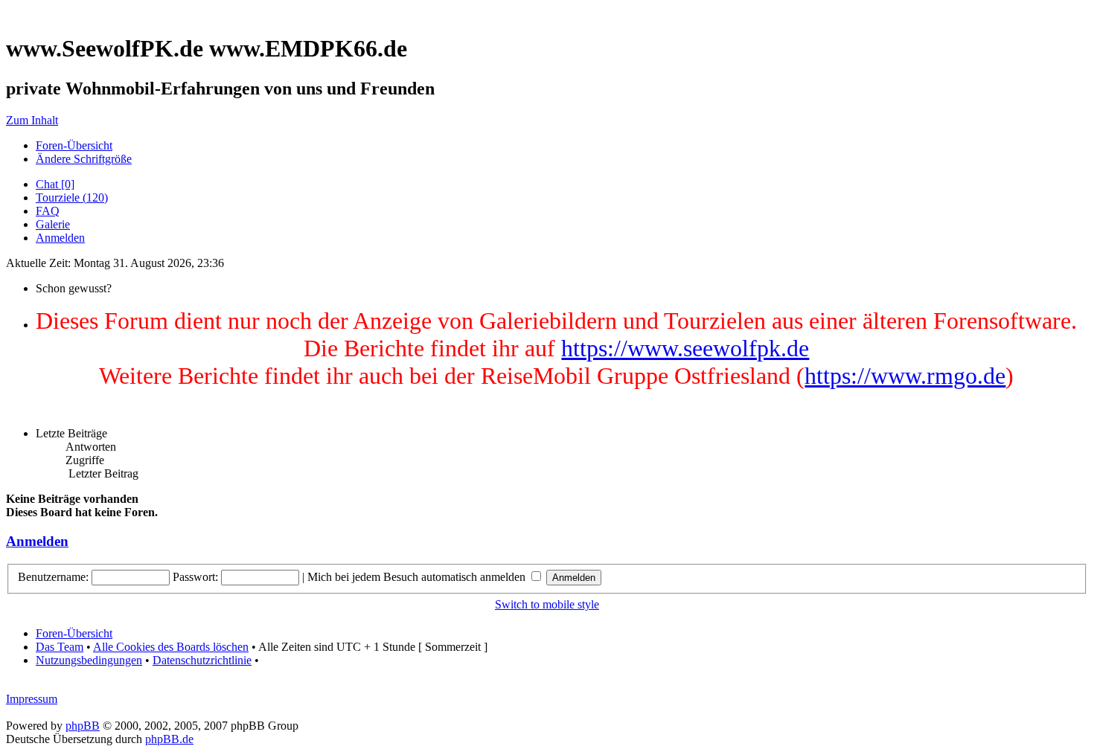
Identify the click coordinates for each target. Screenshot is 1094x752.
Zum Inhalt (32, 120)
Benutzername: (53, 577)
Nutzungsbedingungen (89, 660)
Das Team (59, 646)
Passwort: (195, 577)
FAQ (48, 211)
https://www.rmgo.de (904, 375)
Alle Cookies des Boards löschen (171, 646)
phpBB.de (169, 739)
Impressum (31, 698)
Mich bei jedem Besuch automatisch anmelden (417, 577)
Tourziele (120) (72, 197)
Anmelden (60, 237)
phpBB (82, 725)
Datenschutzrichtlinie (202, 660)
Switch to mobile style (547, 604)
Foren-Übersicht (74, 145)
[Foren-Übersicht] (9, 12)
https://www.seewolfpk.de (685, 348)
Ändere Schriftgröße (84, 158)
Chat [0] (55, 184)
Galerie (53, 224)
